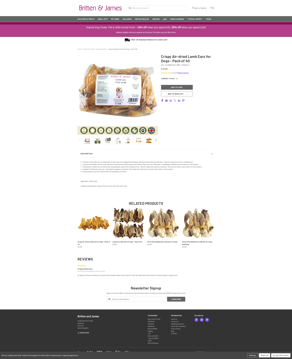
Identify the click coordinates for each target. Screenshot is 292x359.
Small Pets (103, 19)
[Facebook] (162, 100)
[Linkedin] (179, 100)
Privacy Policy (176, 329)
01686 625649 (84, 333)
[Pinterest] (183, 100)
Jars (165, 19)
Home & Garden (177, 19)
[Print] (170, 100)
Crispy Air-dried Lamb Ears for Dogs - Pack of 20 (94, 243)
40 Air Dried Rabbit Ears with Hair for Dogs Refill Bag (197, 243)
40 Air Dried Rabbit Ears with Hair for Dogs (162, 242)
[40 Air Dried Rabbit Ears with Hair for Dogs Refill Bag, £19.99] (198, 223)
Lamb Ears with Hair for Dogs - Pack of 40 (127, 242)
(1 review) (173, 73)
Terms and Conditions (178, 326)
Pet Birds (115, 19)
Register (204, 8)
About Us (174, 319)
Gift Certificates (153, 343)
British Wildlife (142, 19)
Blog (172, 331)
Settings (252, 355)
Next (156, 140)
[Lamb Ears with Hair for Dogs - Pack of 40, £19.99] (128, 223)
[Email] (166, 100)
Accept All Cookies (281, 355)
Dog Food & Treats (86, 19)
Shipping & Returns (177, 324)
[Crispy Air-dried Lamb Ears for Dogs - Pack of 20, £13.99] (94, 223)
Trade (208, 19)
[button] (183, 73)
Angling (156, 19)
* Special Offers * (194, 19)
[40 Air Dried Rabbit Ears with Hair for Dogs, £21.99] (163, 223)
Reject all (264, 355)
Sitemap (174, 333)
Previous (80, 140)
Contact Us (175, 321)
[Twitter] (175, 100)
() (213, 8)
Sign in (196, 8)
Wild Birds (127, 19)
